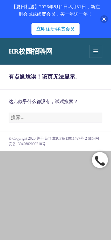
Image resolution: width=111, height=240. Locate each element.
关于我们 (43, 138)
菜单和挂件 (95, 51)
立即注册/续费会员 (55, 28)
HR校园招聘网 (31, 51)
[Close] (104, 19)
